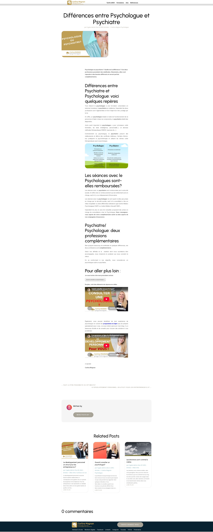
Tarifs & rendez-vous (130, 524)
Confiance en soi (81, 472)
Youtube (123, 529)
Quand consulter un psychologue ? (95, 279)
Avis (127, 3)
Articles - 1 (107, 27)
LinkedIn (107, 529)
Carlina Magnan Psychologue (120, 27)
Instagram (115, 529)
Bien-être (73, 472)
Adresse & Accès (77, 529)
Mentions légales (90, 529)
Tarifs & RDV (110, 3)
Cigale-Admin (91, 27)
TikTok (130, 529)
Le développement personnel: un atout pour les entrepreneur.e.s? (74, 464)
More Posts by (83, 414)
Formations (120, 3)
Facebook (100, 529)
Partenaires (137, 529)
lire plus (66, 490)
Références (134, 3)
